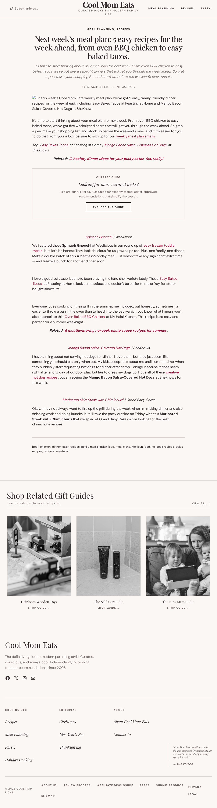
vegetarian (63, 451)
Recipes (123, 29)
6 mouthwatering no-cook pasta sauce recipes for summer (115, 330)
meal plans (123, 447)
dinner (56, 447)
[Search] (11, 8)
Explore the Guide (112, 208)
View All (201, 503)
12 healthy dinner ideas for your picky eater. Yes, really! (116, 159)
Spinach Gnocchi (98, 237)
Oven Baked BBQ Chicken (85, 317)
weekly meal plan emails (135, 136)
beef (35, 447)
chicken (45, 447)
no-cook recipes (163, 447)
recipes (49, 451)
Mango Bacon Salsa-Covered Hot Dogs (135, 145)
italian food (106, 447)
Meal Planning (100, 29)
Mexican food (141, 447)
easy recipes (71, 447)
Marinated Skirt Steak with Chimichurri (93, 400)
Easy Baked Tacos (54, 145)
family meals (89, 447)
